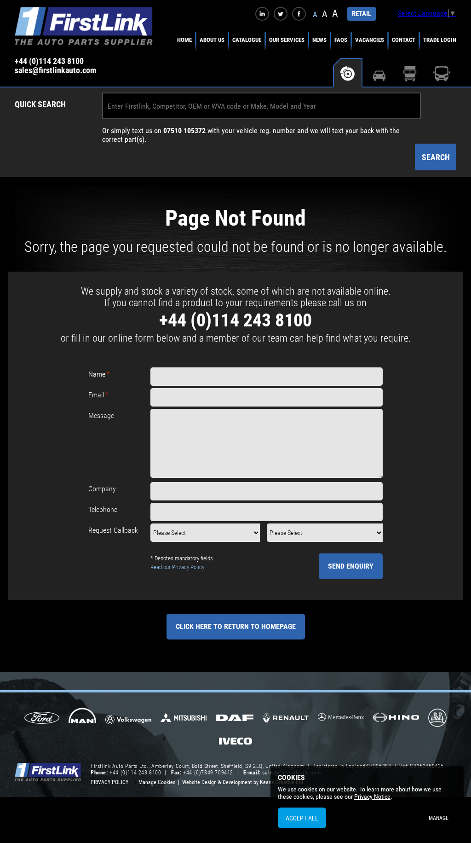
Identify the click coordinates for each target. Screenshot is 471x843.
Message (101, 415)
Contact (403, 39)
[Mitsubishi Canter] (184, 720)
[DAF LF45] (234, 718)
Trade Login (439, 39)
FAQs (340, 39)
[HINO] (396, 720)
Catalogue (246, 39)
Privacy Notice (372, 796)
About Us (212, 39)
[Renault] (286, 721)
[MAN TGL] (83, 718)
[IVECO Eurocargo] (235, 743)
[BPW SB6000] (437, 718)
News (319, 39)
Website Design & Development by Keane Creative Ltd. (243, 782)
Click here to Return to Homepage (236, 626)
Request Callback (113, 530)
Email (96, 394)
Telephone (102, 509)
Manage (438, 818)
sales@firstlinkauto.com (55, 70)
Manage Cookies (156, 782)
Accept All (302, 818)
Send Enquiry (350, 566)
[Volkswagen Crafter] (128, 721)
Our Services (286, 39)
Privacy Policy (109, 782)
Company (102, 488)
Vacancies (369, 39)
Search (436, 157)
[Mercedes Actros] (341, 720)
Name (96, 374)
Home (184, 39)
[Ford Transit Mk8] (41, 718)
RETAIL (361, 14)
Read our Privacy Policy (177, 567)
